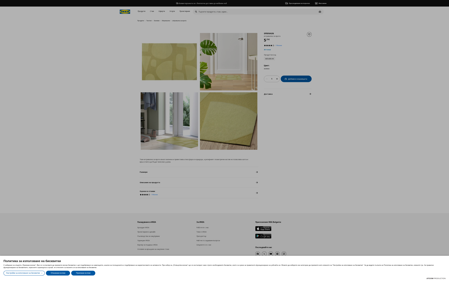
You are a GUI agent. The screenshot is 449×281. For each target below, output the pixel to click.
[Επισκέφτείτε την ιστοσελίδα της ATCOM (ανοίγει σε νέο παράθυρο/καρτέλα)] (436, 278)
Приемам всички (83, 273)
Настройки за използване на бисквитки (23, 273)
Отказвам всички (58, 273)
